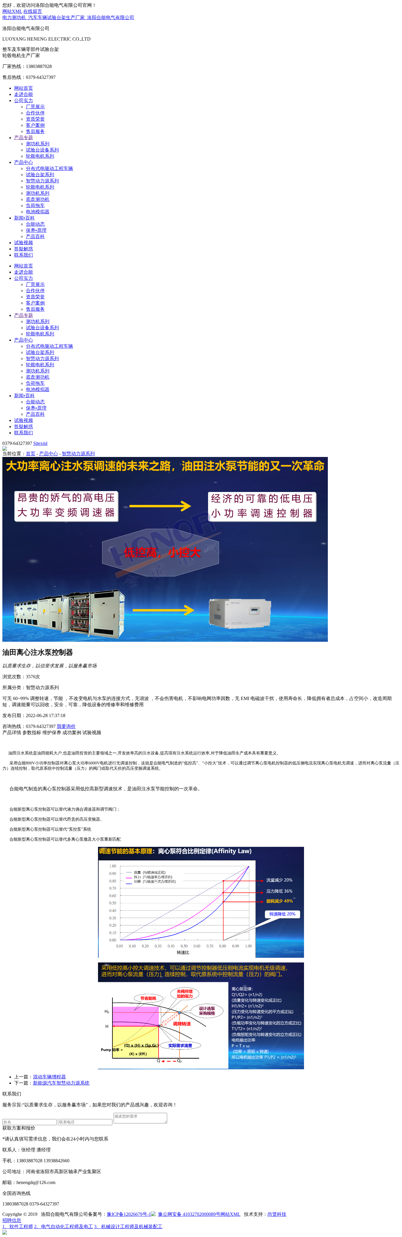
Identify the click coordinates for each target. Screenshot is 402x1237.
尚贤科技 (277, 1214)
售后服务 (35, 131)
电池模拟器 (37, 211)
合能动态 (35, 224)
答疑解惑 (23, 248)
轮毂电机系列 (40, 156)
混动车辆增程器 (49, 1076)
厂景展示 (35, 106)
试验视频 (23, 242)
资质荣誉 (35, 119)
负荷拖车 (35, 205)
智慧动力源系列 (42, 180)
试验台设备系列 (42, 149)
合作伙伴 (35, 112)
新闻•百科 (24, 217)
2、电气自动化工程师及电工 (63, 1226)
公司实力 (23, 100)
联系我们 (23, 254)
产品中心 (23, 162)
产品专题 (23, 137)
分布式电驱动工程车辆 (49, 168)
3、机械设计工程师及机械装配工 (128, 1226)
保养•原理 (36, 230)
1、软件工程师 (17, 1226)
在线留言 (32, 11)
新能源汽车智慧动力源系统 (61, 1082)
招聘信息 (11, 1220)
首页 (30, 453)
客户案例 (35, 125)
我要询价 (66, 726)
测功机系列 (37, 143)
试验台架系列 (40, 174)
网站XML (12, 11)
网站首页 (23, 88)
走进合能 (23, 94)
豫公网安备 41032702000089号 (189, 1214)
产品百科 (35, 236)
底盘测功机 (37, 199)
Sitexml (40, 443)
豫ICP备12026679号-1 (129, 1214)
